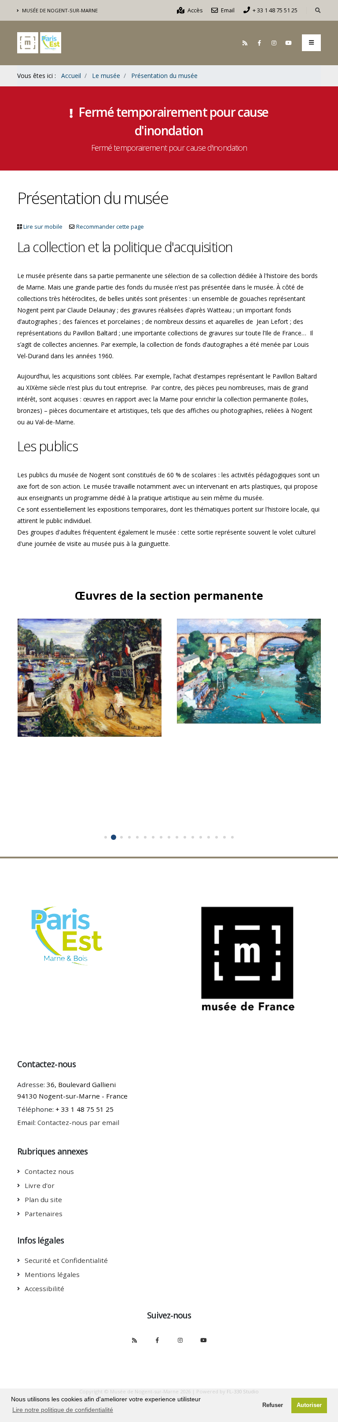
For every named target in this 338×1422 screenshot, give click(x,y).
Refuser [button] (272, 1405)
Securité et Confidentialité (66, 1260)
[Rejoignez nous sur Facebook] (259, 43)
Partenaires (43, 1213)
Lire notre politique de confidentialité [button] (62, 1409)
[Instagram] (274, 43)
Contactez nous (49, 1171)
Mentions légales (52, 1274)
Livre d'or (40, 1185)
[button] (106, 837)
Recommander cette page (110, 226)
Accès (194, 10)
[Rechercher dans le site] (318, 10)
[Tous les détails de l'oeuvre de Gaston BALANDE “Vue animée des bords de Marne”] (258, 666)
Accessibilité (44, 1288)
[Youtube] (288, 43)
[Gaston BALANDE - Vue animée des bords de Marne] (240, 666)
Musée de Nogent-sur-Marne (59, 10)
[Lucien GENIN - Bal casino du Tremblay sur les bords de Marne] (80, 673)
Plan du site (43, 1199)
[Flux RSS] (245, 43)
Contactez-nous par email (78, 1122)
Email (227, 10)
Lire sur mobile (42, 226)
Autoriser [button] (309, 1405)
